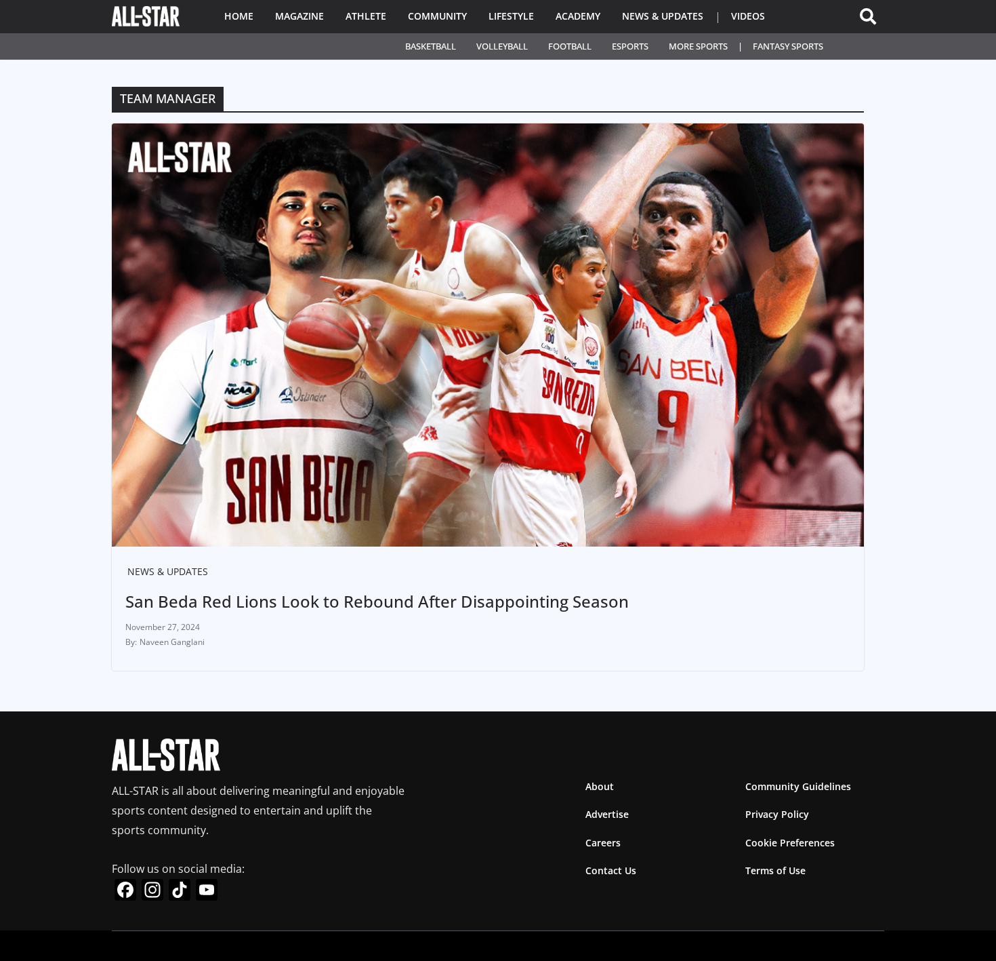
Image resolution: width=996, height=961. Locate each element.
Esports (630, 46)
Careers (603, 842)
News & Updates (662, 15)
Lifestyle (511, 15)
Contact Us (610, 870)
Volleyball (502, 46)
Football (570, 46)
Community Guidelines (798, 786)
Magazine (299, 15)
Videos (748, 15)
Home (238, 15)
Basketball (430, 46)
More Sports (698, 46)
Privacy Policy (777, 814)
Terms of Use (775, 870)
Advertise (607, 814)
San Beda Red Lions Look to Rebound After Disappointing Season (377, 601)
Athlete (366, 15)
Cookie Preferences (790, 842)
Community (437, 15)
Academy (578, 15)
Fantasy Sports (788, 46)
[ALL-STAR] (146, 16)
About (599, 786)
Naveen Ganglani (172, 642)
